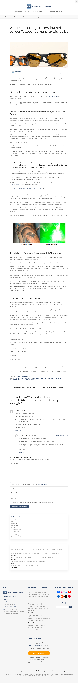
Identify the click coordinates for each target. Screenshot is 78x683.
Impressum (46, 671)
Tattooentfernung (27, 17)
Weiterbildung (15, 535)
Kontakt (65, 17)
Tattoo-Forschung (47, 17)
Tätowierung (14, 531)
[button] (3, 679)
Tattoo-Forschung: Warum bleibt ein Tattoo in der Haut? (26, 387)
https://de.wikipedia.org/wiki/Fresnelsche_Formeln (28, 188)
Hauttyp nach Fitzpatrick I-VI (23, 378)
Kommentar (14, 464)
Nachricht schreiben (8, 604)
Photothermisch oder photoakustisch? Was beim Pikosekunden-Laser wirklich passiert (36, 553)
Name (12, 488)
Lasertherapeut (55, 195)
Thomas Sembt (33, 34)
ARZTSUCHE (15, 17)
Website (13, 498)
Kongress (13, 525)
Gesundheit (14, 520)
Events (58, 17)
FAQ (25, 671)
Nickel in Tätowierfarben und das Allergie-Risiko (25, 565)
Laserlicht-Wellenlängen (40, 378)
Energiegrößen (15, 184)
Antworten (18, 430)
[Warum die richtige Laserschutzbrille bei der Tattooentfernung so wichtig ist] (39, 43)
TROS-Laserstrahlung (28, 379)
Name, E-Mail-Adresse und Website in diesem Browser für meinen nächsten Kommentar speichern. (34, 502)
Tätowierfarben (15, 529)
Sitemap (31, 671)
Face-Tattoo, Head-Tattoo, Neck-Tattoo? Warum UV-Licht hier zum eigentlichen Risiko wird (37, 549)
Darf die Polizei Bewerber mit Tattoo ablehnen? (54, 387)
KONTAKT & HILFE (39, 653)
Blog (37, 17)
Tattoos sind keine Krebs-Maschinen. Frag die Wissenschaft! (28, 561)
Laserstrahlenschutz (55, 378)
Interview (13, 523)
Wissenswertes (26, 376)
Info (12, 522)
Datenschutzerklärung (58, 671)
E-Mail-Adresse (14, 493)
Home (7, 17)
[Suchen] (70, 607)
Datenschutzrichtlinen (43, 484)
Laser (19, 376)
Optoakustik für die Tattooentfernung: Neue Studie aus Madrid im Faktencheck (33, 557)
